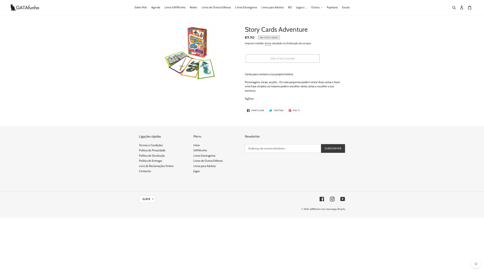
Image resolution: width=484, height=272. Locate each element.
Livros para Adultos (204, 166)
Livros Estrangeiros (204, 155)
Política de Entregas (150, 160)
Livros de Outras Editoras (208, 160)
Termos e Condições (151, 145)
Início (196, 145)
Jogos (196, 171)
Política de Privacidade (152, 150)
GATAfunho (200, 150)
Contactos (145, 171)
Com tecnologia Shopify (333, 209)
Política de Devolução (152, 155)
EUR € (146, 199)
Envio (268, 43)
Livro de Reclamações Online (156, 166)
